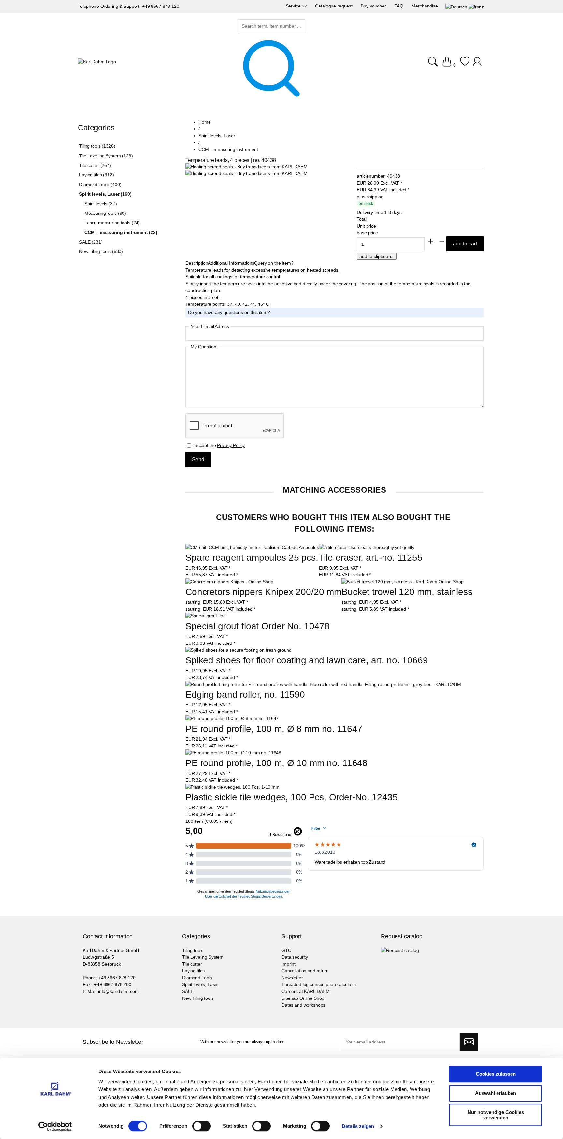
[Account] (478, 64)
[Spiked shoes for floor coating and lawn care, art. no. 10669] (238, 650)
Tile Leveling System (203, 957)
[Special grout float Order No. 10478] (206, 616)
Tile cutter (192, 964)
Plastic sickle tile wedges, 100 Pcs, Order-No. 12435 (291, 797)
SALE (187, 991)
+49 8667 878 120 (160, 6)
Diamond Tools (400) (100, 184)
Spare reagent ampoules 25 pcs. (251, 558)
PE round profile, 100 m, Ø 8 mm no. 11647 (273, 729)
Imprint (289, 964)
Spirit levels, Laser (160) (105, 194)
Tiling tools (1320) (97, 146)
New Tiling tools (198, 998)
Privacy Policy (231, 445)
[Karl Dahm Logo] (97, 61)
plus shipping (370, 196)
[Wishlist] (464, 64)
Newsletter (292, 977)
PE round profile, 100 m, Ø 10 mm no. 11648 (276, 763)
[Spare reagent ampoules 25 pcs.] (252, 547)
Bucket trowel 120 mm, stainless (406, 592)
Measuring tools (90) (105, 213)
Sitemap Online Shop (303, 998)
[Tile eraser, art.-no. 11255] (366, 547)
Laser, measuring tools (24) (112, 222)
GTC (286, 950)
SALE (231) (91, 241)
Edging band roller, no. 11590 (245, 694)
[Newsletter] (469, 1042)
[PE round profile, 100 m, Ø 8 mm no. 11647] (232, 718)
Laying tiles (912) (96, 174)
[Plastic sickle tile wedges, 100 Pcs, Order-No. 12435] (232, 787)
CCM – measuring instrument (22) (120, 232)
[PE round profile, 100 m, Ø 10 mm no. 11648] (233, 752)
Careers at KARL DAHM (306, 991)
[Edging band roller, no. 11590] (323, 684)
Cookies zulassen (496, 1074)
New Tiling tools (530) (101, 251)
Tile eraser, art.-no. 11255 (371, 558)
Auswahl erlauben (495, 1093)
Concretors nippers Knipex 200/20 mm (263, 592)
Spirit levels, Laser (200, 984)
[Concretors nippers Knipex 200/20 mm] (229, 581)
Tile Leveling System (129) (106, 155)
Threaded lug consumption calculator (319, 984)
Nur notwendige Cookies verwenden (496, 1114)
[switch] (201, 1126)
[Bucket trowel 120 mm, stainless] (402, 581)
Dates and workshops (303, 1005)
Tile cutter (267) (95, 165)
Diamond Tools (197, 977)
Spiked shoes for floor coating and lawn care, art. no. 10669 (306, 660)
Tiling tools (192, 950)
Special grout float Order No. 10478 (257, 626)
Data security (295, 957)
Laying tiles (193, 970)
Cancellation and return (305, 970)
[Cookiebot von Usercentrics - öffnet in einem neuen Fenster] (55, 1126)
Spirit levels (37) (100, 203)
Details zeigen (358, 1126)
